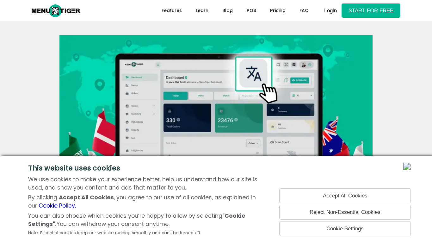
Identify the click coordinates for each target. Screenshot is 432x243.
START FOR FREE (371, 10)
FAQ (304, 10)
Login (330, 10)
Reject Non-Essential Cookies (345, 212)
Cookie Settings (345, 228)
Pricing (278, 10)
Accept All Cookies (345, 195)
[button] (202, 10)
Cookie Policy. (57, 205)
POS (251, 10)
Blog (227, 10)
